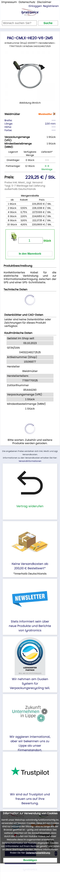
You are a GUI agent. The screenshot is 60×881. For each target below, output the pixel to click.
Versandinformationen (30, 461)
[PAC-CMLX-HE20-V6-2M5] (30, 76)
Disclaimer (44, 2)
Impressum (9, 2)
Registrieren (51, 6)
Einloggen (35, 6)
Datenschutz (27, 2)
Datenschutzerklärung (38, 852)
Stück (47, 241)
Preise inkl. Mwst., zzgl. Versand (23, 182)
